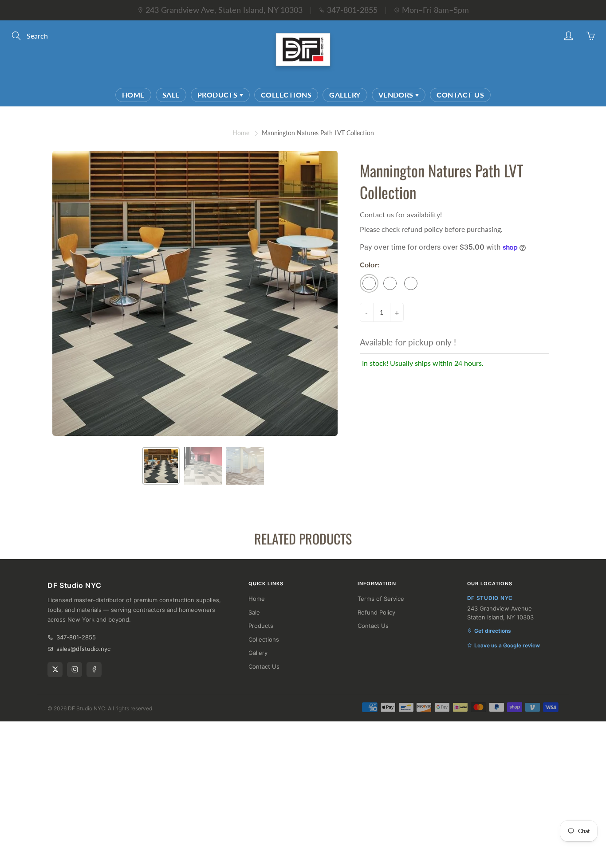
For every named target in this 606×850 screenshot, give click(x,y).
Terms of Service (381, 598)
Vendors (397, 94)
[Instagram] (74, 669)
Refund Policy (376, 612)
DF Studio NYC (86, 708)
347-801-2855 (352, 10)
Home (133, 94)
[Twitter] (55, 669)
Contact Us (460, 94)
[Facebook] (94, 669)
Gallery (344, 94)
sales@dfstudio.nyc (83, 648)
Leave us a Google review (507, 645)
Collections (286, 94)
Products (218, 94)
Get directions (492, 630)
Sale (171, 94)
